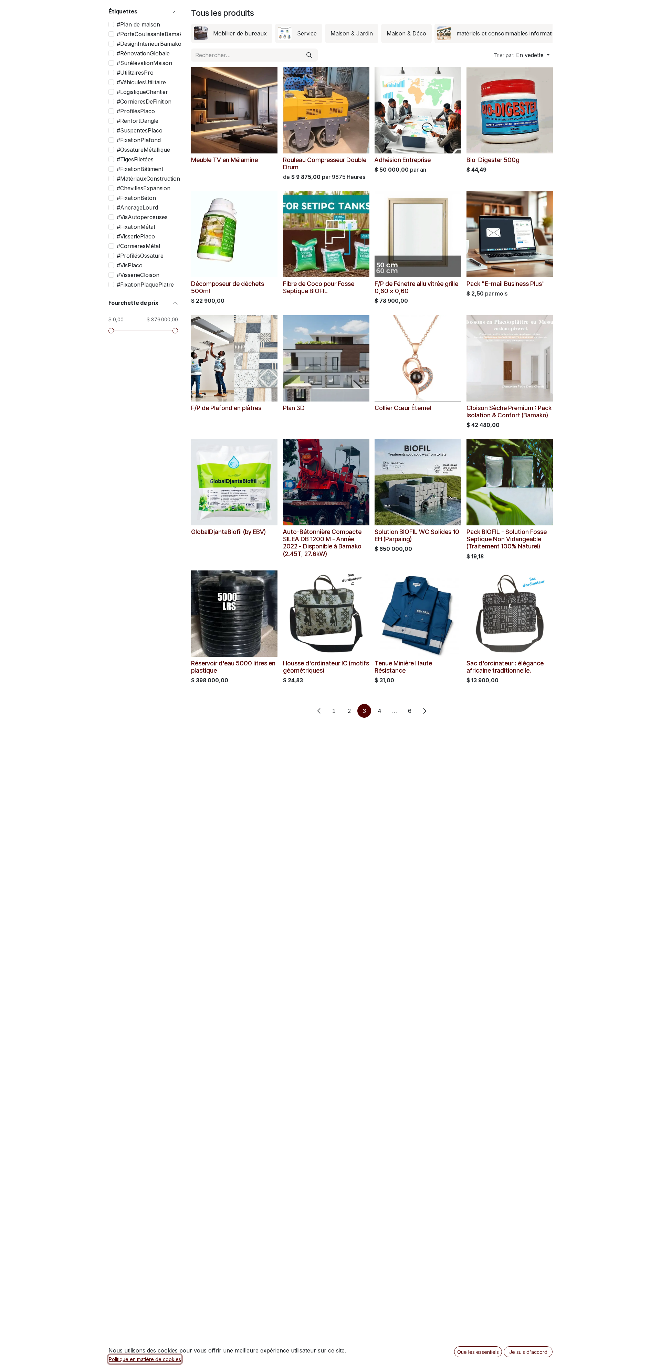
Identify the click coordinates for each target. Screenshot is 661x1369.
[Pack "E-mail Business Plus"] (509, 234)
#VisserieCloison (138, 274)
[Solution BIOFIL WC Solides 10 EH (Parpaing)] (418, 482)
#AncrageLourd (137, 207)
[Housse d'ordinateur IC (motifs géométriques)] (326, 613)
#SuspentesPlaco (139, 130)
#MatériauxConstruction (148, 178)
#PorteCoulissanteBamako (151, 34)
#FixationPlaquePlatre (145, 284)
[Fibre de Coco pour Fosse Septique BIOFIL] (326, 234)
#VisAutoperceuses (142, 217)
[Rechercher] (309, 55)
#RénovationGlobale (143, 53)
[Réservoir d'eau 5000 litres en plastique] (234, 613)
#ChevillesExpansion (143, 188)
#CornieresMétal (138, 246)
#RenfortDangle (137, 120)
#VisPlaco (130, 265)
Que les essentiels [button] (478, 1352)
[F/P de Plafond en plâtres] (234, 358)
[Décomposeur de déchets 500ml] (234, 234)
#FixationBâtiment (140, 168)
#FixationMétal (136, 226)
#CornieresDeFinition (144, 101)
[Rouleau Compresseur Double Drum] (326, 110)
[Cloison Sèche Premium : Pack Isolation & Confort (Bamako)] (509, 358)
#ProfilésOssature (140, 255)
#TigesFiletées (135, 159)
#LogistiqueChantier (142, 91)
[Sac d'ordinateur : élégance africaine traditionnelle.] (509, 613)
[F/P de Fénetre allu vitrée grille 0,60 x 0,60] (418, 234)
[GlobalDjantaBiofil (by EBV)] (234, 482)
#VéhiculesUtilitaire (141, 82)
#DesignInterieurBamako (149, 43)
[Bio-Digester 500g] (509, 110)
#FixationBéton (136, 197)
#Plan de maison (138, 24)
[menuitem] (231, 33)
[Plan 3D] (326, 358)
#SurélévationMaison (144, 63)
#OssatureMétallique (143, 149)
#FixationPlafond (139, 140)
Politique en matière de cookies (145, 1359)
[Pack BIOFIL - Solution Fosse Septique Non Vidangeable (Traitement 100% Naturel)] (509, 482)
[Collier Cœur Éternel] (418, 358)
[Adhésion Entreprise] (418, 110)
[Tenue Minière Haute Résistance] (418, 613)
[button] (522, 55)
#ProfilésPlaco (136, 111)
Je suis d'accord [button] (528, 1352)
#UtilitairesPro (135, 72)
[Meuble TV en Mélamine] (234, 110)
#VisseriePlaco (136, 236)
